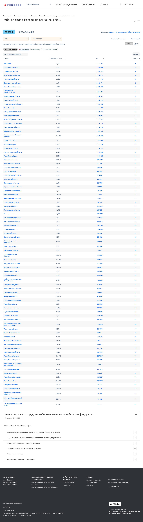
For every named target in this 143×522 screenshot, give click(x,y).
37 (135, 206)
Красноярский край (11, 115)
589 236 (99, 218)
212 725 (99, 369)
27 (135, 167)
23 (135, 152)
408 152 (99, 296)
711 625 (99, 191)
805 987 (99, 175)
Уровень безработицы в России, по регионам (24, 448)
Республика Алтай (11, 385)
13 (135, 112)
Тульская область (10, 179)
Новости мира (69, 485)
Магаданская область (12, 388)
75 (135, 360)
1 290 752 (100, 123)
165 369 (99, 373)
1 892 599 (100, 91)
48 (135, 250)
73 (135, 352)
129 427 (99, 381)
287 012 (99, 340)
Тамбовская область (11, 271)
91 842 (100, 385)
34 (135, 194)
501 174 (99, 264)
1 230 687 (100, 131)
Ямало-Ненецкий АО (12, 333)
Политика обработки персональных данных (124, 511)
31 (135, 183)
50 (135, 260)
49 (135, 255)
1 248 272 (100, 127)
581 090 (99, 225)
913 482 (99, 171)
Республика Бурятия (11, 285)
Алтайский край (10, 144)
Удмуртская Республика (13, 187)
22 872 (100, 405)
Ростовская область (11, 79)
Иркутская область (11, 148)
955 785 (99, 164)
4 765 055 (100, 67)
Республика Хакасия (11, 356)
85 (135, 405)
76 (135, 364)
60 (135, 300)
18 (135, 131)
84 (135, 399)
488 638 (99, 267)
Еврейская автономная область (12, 393)
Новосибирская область (13, 119)
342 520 (99, 315)
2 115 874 (100, 83)
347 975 (99, 312)
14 (135, 115)
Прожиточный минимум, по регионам (21, 459)
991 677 (99, 160)
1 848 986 (100, 96)
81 (135, 385)
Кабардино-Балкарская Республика (13, 280)
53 (135, 271)
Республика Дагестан (12, 108)
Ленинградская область (13, 152)
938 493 (99, 167)
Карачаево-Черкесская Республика (12, 364)
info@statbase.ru (117, 479)
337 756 (99, 319)
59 (135, 296)
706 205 (99, 194)
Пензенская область (11, 202)
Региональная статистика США (45, 487)
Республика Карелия (12, 360)
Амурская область (10, 296)
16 (135, 123)
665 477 (99, 198)
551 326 (99, 237)
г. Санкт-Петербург (11, 71)
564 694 (99, 229)
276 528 (99, 344)
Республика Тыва (10, 381)
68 (135, 333)
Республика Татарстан (12, 87)
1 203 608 (100, 140)
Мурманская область (11, 312)
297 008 (99, 337)
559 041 (99, 233)
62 (135, 308)
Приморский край (10, 160)
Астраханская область (12, 264)
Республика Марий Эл (12, 319)
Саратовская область (12, 127)
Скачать (136, 54)
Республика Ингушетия (13, 344)
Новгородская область (12, 340)
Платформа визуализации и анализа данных (10, 482)
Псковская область (11, 329)
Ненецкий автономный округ (13, 404)
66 (135, 324)
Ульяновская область (12, 221)
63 (135, 312)
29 (135, 175)
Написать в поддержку (120, 482)
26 (135, 164)
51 (135, 264)
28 (135, 171)
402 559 (99, 300)
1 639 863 (100, 104)
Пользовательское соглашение (120, 513)
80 (135, 381)
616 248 (99, 210)
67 (135, 329)
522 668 (99, 255)
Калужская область (11, 246)
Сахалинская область (12, 348)
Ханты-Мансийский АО (12, 164)
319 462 (99, 329)
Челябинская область (12, 96)
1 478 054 (100, 112)
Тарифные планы (8, 510)
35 (135, 198)
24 (135, 156)
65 (135, 319)
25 (135, 160)
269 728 (99, 352)
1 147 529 (100, 144)
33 (135, 191)
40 (135, 218)
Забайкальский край (11, 267)
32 (135, 187)
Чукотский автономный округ (13, 399)
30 (135, 179)
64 (135, 315)
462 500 (99, 280)
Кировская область (11, 225)
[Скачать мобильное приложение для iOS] (115, 504)
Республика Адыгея (11, 369)
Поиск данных (9, 477)
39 (135, 214)
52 (135, 267)
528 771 (99, 250)
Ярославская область (12, 210)
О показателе (121, 32)
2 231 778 (100, 79)
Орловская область (11, 315)
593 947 (99, 214)
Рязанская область (11, 250)
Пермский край (9, 140)
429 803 (99, 292)
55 (135, 280)
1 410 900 (100, 115)
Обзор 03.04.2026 (133, 32)
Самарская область (11, 100)
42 (135, 225)
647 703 (99, 202)
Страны (89, 477)
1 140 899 (100, 152)
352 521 (99, 308)
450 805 (99, 285)
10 (135, 100)
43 (135, 229)
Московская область (11, 67)
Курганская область (11, 308)
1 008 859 (100, 156)
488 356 (99, 271)
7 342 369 (100, 64)
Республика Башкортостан (9, 91)
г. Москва (7, 64)
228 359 (99, 364)
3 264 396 (100, 71)
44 (135, 233)
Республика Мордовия (12, 300)
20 (135, 140)
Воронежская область (12, 131)
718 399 (99, 187)
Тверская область (10, 206)
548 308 (99, 242)
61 (135, 304)
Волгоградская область (13, 123)
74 (135, 356)
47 (135, 246)
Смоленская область (11, 292)
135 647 (99, 377)
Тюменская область (11, 183)
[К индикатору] (135, 432)
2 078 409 (100, 87)
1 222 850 (100, 136)
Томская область (10, 260)
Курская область (10, 233)
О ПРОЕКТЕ (6, 507)
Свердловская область (12, 83)
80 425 (100, 388)
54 (135, 275)
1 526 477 (100, 108)
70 (135, 340)
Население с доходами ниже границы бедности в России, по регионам (33, 432)
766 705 (99, 183)
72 (135, 348)
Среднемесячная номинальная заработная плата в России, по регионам (34, 438)
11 (135, 104)
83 (135, 393)
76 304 (100, 393)
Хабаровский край (11, 194)
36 (135, 202)
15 (135, 119)
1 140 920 (100, 148)
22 (135, 148)
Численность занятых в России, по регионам (23, 443)
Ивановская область (11, 275)
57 (135, 288)
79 (135, 377)
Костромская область (12, 352)
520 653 (99, 260)
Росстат (112, 32)
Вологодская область (12, 237)
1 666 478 (100, 100)
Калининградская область (10, 241)
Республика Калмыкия (12, 377)
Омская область (10, 171)
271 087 (99, 348)
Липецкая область (11, 214)
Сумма (129, 44)
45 (135, 237)
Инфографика (68, 482)
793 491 (99, 179)
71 (135, 344)
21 (135, 144)
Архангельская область (13, 288)
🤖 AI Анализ (24, 49)
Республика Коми (10, 304)
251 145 (99, 360)
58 (135, 292)
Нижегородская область (13, 104)
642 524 (99, 206)
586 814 (99, 221)
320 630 (99, 324)
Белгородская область (12, 175)
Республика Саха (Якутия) (10, 255)
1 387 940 (100, 119)
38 (135, 210)
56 (135, 285)
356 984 (99, 304)
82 (135, 388)
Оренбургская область (12, 167)
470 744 (99, 275)
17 (135, 127)
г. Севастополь (9, 337)
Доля (136, 44)
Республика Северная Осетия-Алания (12, 324)
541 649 (99, 246)
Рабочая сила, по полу (15, 454)
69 (135, 337)
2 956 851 (100, 75)
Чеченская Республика (12, 198)
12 (135, 108)
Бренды (89, 485)
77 (135, 369)
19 (135, 136)
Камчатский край (10, 373)
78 (135, 373)
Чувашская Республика (12, 218)
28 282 (100, 399)
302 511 (99, 333)
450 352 (99, 288)
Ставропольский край (12, 112)
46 (135, 242)
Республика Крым (10, 156)
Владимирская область (12, 191)
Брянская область (10, 229)
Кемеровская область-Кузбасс (12, 136)
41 (135, 221)
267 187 (99, 356)
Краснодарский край (12, 75)
